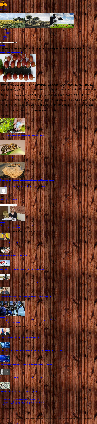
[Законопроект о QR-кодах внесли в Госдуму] (5, 252)
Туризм (4, 36)
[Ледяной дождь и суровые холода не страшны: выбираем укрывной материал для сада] (12, 177)
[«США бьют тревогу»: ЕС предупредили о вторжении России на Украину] (5, 266)
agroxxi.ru (2, 112)
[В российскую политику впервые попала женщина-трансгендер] (12, 220)
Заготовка (5, 34)
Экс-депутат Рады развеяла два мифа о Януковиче (15, 242)
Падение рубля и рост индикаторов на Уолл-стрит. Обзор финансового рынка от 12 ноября (28, 320)
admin (8, 52)
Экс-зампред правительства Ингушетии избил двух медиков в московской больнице (26, 296)
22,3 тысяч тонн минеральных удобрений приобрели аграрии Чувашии (22, 135)
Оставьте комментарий (16, 52)
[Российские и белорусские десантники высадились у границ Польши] (5, 280)
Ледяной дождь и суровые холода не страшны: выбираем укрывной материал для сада (27, 180)
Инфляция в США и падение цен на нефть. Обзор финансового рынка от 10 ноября (26, 364)
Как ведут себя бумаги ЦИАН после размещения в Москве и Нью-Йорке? (22, 377)
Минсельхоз (6, 33)
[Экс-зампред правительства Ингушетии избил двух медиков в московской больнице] (5, 293)
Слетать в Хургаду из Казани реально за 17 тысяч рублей (17, 403)
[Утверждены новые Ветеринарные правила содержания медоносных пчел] (12, 155)
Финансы (5, 38)
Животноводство (7, 32)
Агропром (5, 30)
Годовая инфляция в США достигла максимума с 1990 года (18, 391)
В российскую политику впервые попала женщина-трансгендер (19, 225)
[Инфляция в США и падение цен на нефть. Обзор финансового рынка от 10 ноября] (5, 361)
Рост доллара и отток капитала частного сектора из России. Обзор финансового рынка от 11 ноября (31, 350)
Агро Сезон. (3, 9)
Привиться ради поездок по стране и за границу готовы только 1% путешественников (24, 404)
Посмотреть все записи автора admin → (9, 199)
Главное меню (3, 43)
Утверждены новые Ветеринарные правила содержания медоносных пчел (23, 157)
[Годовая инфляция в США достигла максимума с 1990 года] (5, 388)
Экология (5, 37)
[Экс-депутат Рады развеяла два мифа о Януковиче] (5, 239)
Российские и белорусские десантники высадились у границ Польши (21, 282)
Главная (5, 29)
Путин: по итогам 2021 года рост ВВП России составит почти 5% (20, 337)
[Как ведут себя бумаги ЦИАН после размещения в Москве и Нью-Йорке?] (5, 375)
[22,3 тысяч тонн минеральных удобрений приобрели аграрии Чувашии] (12, 132)
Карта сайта (6, 39)
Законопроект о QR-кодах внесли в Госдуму (13, 255)
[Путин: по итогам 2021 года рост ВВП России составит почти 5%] (5, 334)
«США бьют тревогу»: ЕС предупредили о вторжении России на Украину (23, 269)
